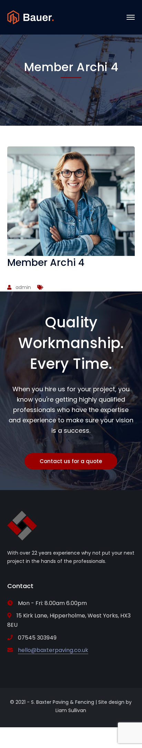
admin (23, 287)
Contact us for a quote (71, 461)
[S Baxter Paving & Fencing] (30, 16)
